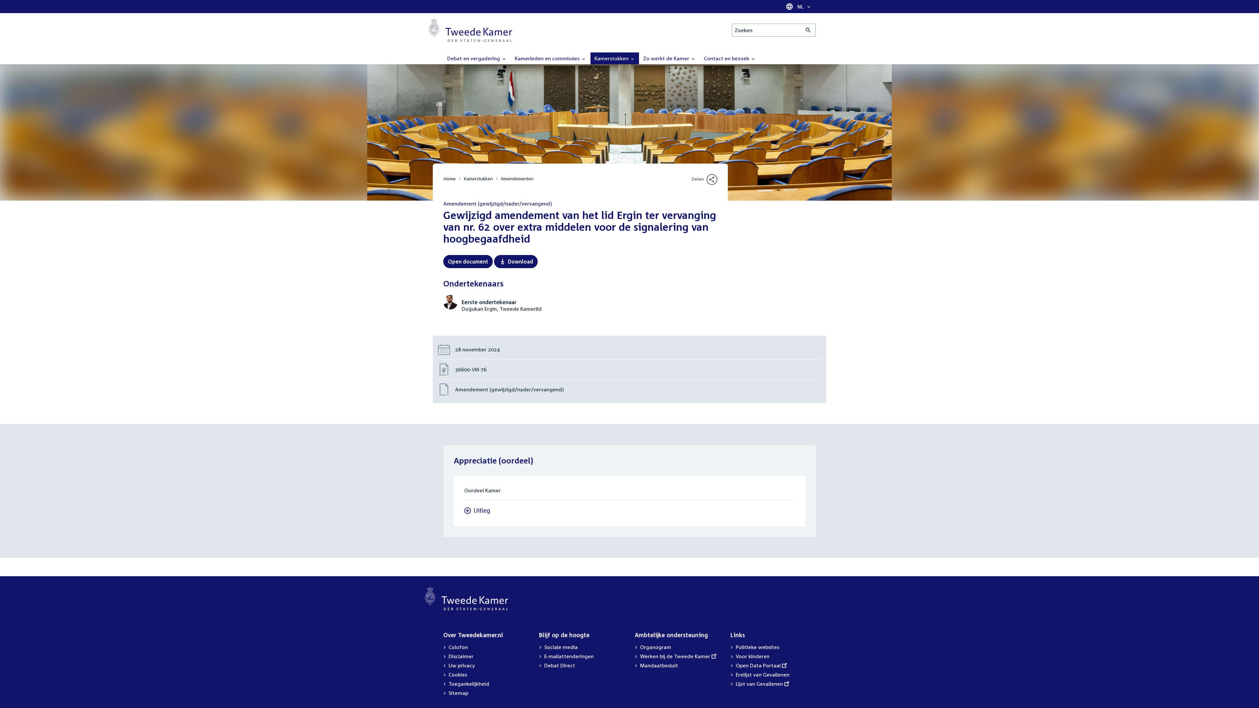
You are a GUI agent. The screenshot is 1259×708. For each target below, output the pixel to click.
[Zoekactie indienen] (808, 30)
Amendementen (517, 178)
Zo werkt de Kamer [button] (666, 58)
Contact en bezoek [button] (727, 58)
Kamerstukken (478, 178)
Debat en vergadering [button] (474, 58)
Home (449, 178)
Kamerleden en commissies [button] (548, 58)
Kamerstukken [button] (612, 58)
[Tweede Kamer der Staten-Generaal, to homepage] (470, 30)
